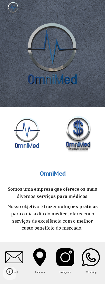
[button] (9, 273)
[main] (52, 173)
